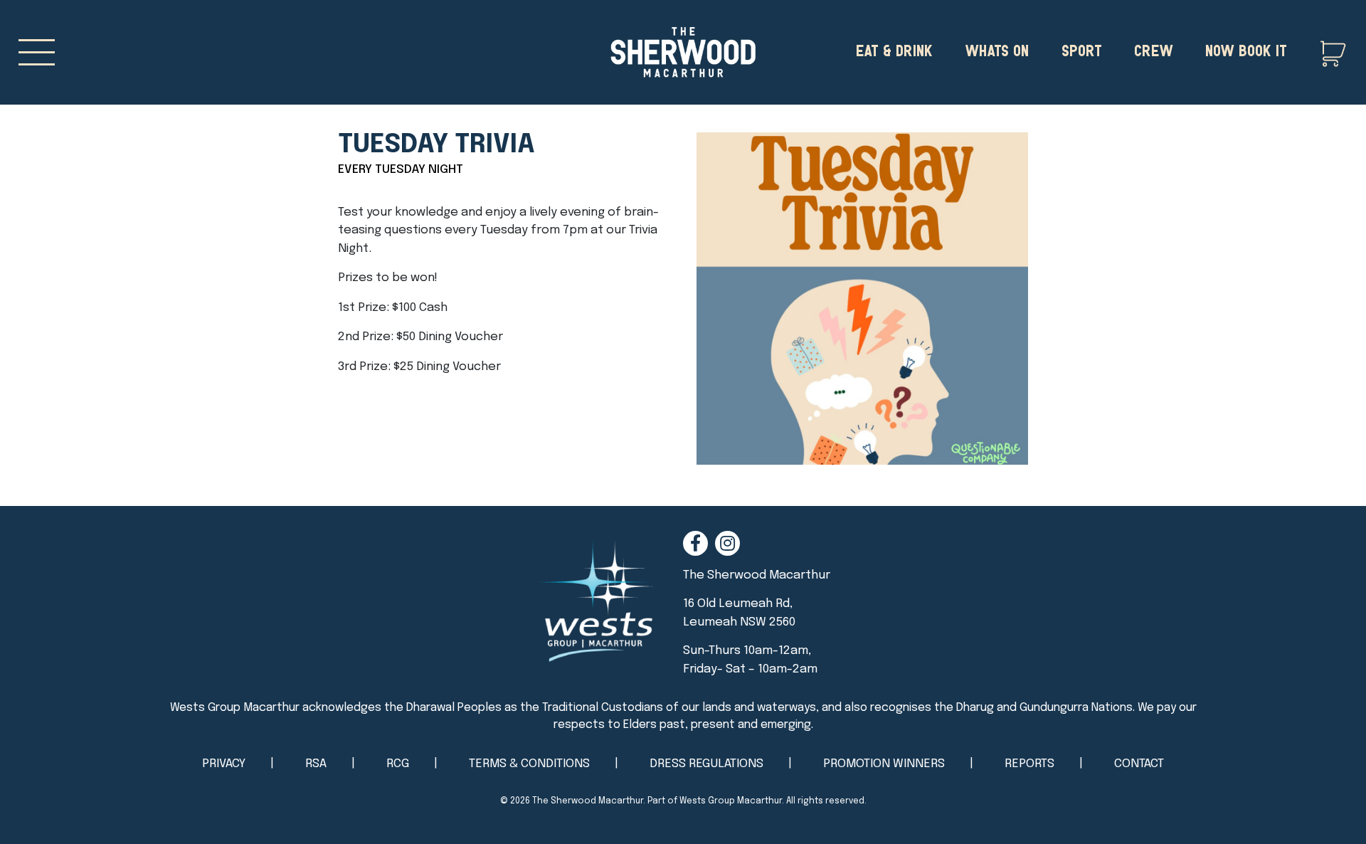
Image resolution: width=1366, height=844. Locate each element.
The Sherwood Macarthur (587, 801)
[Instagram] (727, 543)
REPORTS (1029, 764)
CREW (1153, 49)
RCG (397, 764)
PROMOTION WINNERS (884, 764)
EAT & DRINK (894, 49)
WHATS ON (997, 49)
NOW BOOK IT (1246, 49)
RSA (316, 764)
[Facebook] (695, 543)
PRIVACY (223, 764)
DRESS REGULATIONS (706, 764)
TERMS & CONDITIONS (529, 764)
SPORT (1081, 49)
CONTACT (1139, 764)
